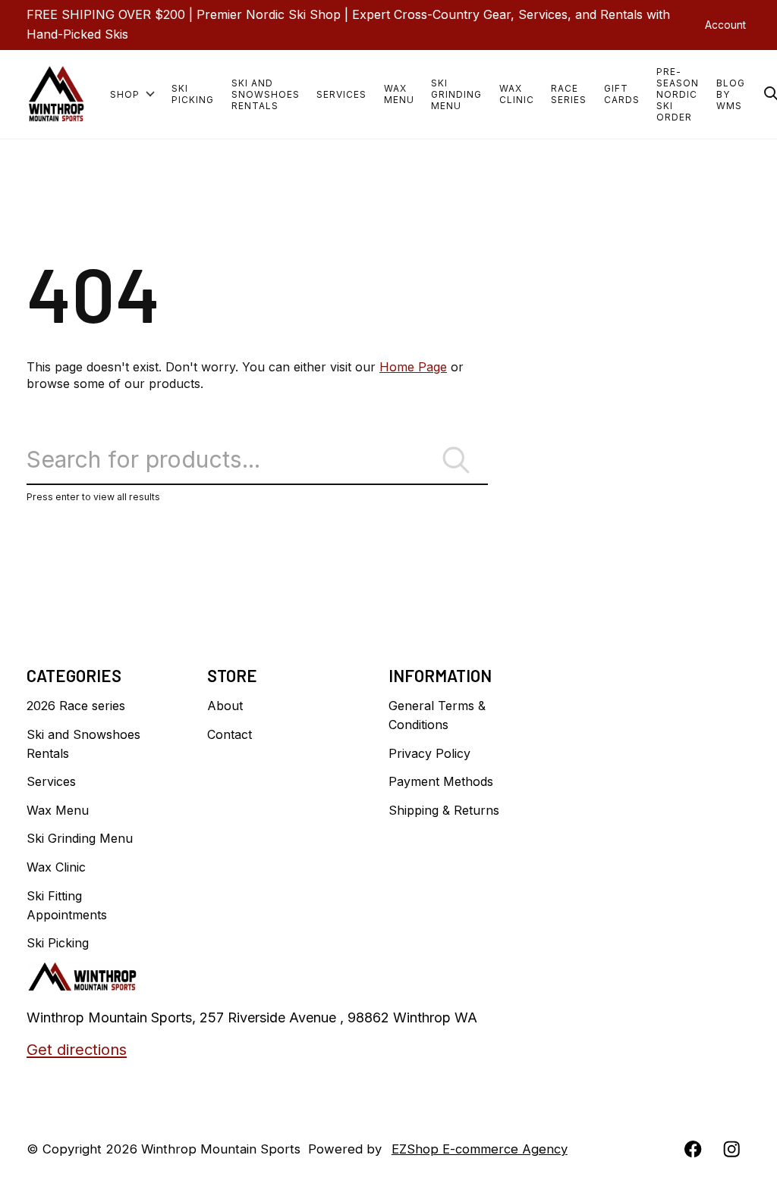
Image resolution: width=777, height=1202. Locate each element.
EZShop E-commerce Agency (480, 1149)
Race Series (569, 94)
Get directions (77, 1049)
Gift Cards (622, 94)
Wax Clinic (516, 94)
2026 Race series (76, 705)
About (225, 705)
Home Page (413, 366)
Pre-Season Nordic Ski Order (677, 94)
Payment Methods (440, 781)
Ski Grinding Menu (456, 94)
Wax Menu (399, 94)
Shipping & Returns (443, 810)
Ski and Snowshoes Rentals (265, 94)
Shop (125, 94)
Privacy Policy (429, 753)
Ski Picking (192, 94)
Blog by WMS (730, 94)
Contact (229, 734)
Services (341, 94)
